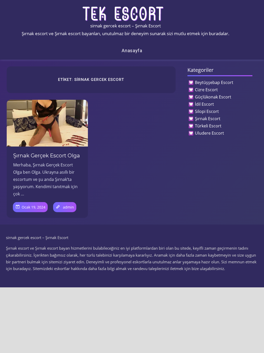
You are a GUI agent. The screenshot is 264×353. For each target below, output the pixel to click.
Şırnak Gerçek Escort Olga (46, 155)
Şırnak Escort (207, 118)
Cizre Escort (206, 90)
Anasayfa (132, 50)
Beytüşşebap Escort (214, 82)
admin (68, 207)
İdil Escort (204, 104)
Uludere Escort (209, 133)
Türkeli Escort (208, 126)
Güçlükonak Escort (213, 97)
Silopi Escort (207, 111)
